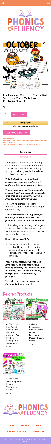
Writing (11, 142)
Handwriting (28, 144)
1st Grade (17, 140)
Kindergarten (40, 140)
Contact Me (38, 431)
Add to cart (19, 114)
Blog (38, 425)
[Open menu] (48, 3)
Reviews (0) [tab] (25, 157)
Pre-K (5, 142)
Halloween (30, 140)
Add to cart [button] (35, 351)
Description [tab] (25, 152)
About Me (26, 425)
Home (13, 425)
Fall (23, 140)
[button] (44, 43)
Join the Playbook (17, 431)
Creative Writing (15, 144)
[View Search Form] (3, 3)
